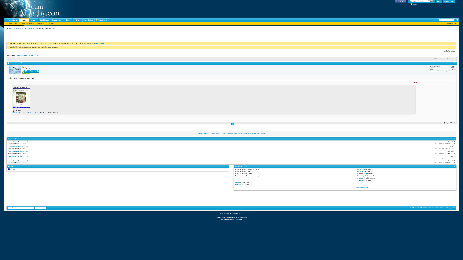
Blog (67, 20)
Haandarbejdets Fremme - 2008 (18, 151)
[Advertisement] (50, 35)
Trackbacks (360, 180)
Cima (453, 208)
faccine (361, 171)
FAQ (19, 23)
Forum (24, 20)
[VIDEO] (365, 176)
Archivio (432, 208)
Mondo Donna (12, 20)
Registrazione (449, 1)
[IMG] (365, 174)
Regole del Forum (362, 187)
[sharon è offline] (15, 69)
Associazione (88, 20)
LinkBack (436, 59)
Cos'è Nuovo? (45, 20)
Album (33, 20)
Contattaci (412, 208)
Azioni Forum (41, 23)
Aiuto (439, 1)
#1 (454, 63)
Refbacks (238, 184)
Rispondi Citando (450, 123)
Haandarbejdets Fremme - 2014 (27, 55)
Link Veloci (51, 23)
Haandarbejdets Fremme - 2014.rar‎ (26, 112)
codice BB (361, 169)
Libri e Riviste (28, 28)
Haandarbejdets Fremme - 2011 (18, 147)
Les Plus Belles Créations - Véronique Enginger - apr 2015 (246, 133)
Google (12, 169)
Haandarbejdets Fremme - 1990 (18, 156)
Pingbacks (238, 182)
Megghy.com (102, 20)
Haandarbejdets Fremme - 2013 (18, 142)
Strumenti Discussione (447, 59)
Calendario (25, 23)
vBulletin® (231, 216)
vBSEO (237, 219)
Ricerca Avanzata (451, 23)
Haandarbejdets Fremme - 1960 (18, 161)
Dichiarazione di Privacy (443, 208)
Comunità (32, 23)
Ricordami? (415, 4)
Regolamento (56, 20)
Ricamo (18, 28)
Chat (77, 20)
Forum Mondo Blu (422, 208)
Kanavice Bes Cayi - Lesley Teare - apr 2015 (212, 133)
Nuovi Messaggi (12, 23)
